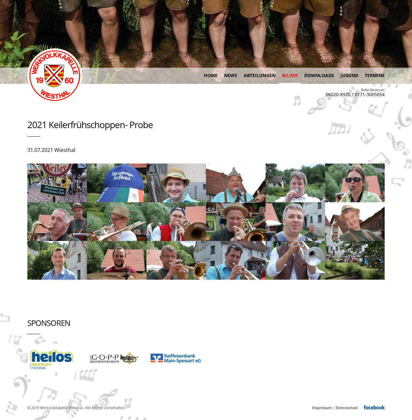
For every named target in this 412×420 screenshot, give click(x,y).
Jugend (349, 75)
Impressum (322, 407)
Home (211, 75)
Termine (375, 75)
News (230, 75)
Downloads (319, 75)
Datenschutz (347, 407)
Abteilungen (260, 75)
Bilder (290, 75)
